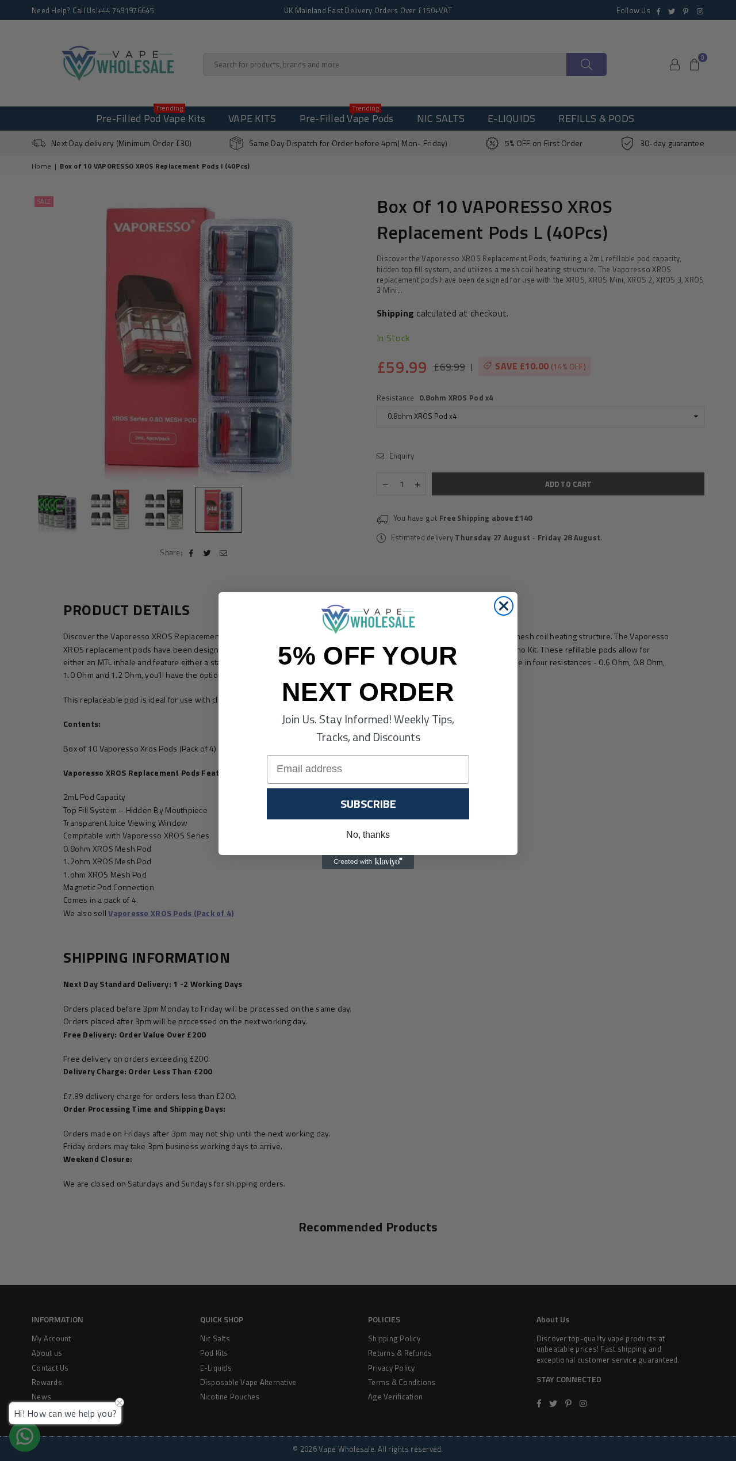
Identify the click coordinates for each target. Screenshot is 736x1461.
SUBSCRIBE (368, 803)
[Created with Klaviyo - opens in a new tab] (368, 862)
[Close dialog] (503, 606)
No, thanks (368, 835)
